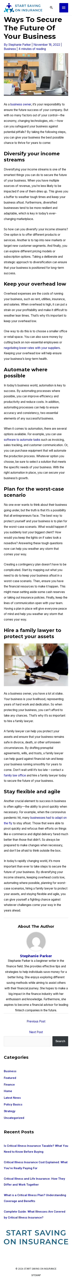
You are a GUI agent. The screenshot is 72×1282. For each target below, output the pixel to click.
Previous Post (36, 1021)
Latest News (12, 1098)
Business (10, 49)
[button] (51, 7)
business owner (20, 104)
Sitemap (36, 1275)
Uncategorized (14, 1118)
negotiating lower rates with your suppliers (32, 348)
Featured (10, 1078)
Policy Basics (13, 1104)
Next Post (36, 1032)
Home (8, 1091)
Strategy (9, 1111)
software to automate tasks (22, 439)
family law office (15, 775)
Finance (9, 1084)
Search (60, 1041)
